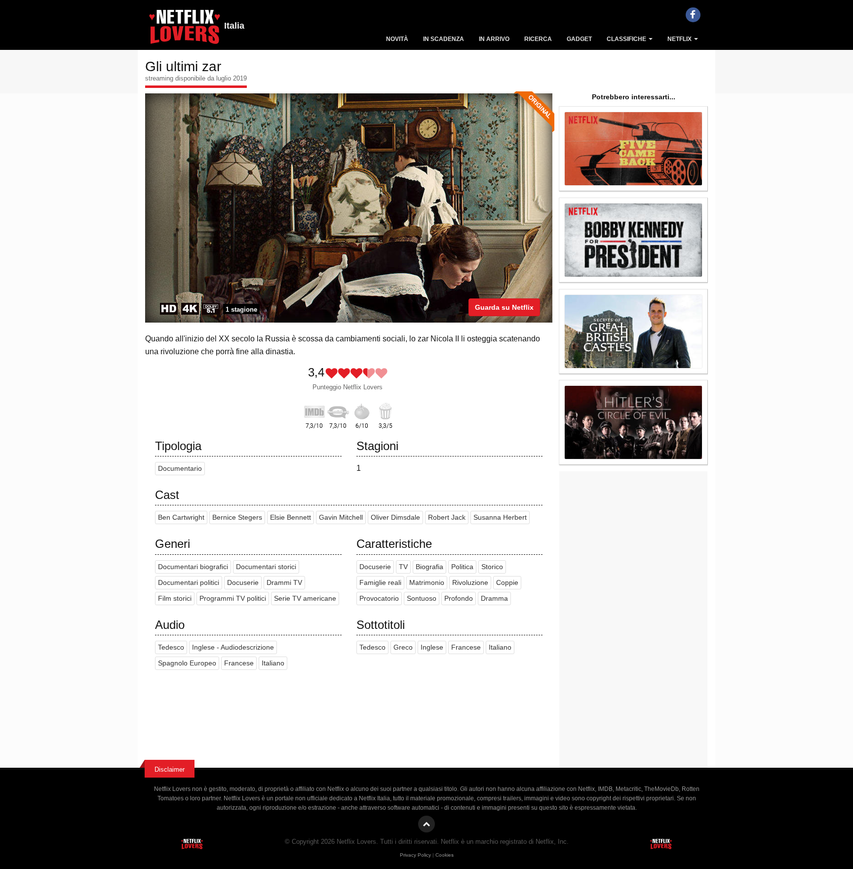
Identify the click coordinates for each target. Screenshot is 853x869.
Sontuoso (421, 598)
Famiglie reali (380, 582)
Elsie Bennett (290, 517)
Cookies (444, 855)
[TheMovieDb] (338, 410)
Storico (492, 567)
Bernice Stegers (237, 517)
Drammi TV (284, 582)
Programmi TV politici (232, 598)
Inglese (432, 647)
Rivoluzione (470, 582)
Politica (462, 567)
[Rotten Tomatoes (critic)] (362, 410)
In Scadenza (443, 39)
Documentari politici (188, 582)
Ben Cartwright (181, 517)
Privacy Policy (415, 855)
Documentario (180, 468)
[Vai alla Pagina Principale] (184, 29)
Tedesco (171, 647)
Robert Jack (446, 517)
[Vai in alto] (426, 824)
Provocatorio (379, 598)
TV (403, 567)
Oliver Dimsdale (395, 517)
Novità (397, 39)
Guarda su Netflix (504, 307)
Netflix (680, 39)
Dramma (494, 598)
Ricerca (538, 39)
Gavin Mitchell (341, 517)
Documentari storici (266, 567)
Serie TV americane (305, 598)
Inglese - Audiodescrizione (233, 647)
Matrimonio (426, 582)
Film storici (175, 598)
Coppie (507, 582)
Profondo (458, 598)
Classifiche (627, 39)
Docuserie (243, 582)
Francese (239, 663)
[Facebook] (693, 14)
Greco (403, 647)
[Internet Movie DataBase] (314, 410)
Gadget (579, 39)
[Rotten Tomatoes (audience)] (385, 410)
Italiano (273, 663)
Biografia (429, 567)
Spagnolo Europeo (187, 663)
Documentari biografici (193, 567)
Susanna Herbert (500, 517)
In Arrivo (494, 39)
